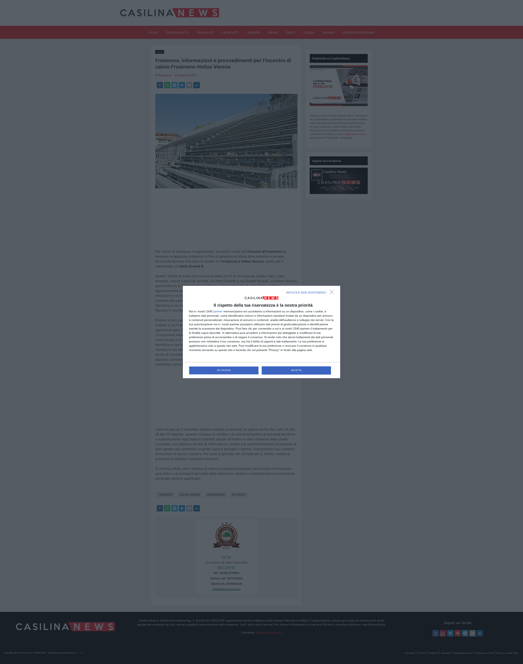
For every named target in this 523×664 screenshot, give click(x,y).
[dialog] (261, 332)
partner (218, 311)
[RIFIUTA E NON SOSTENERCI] (333, 293)
